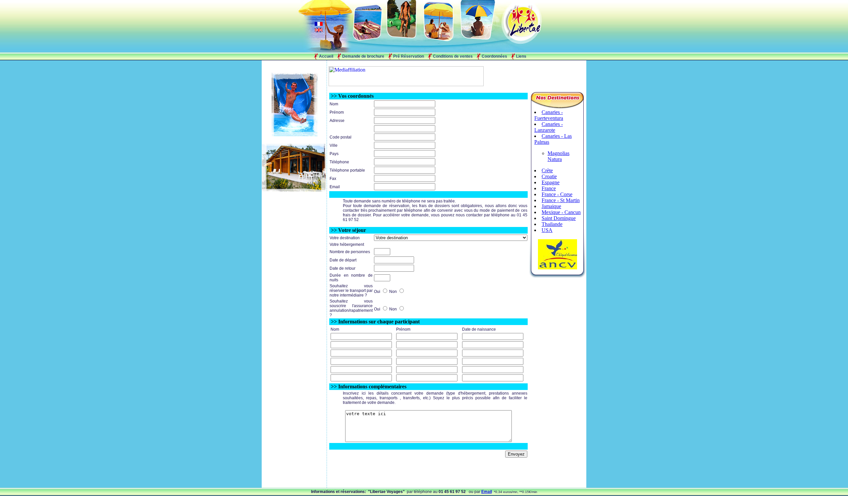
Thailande (552, 224)
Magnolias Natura (558, 156)
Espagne (550, 182)
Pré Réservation (408, 56)
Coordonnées (494, 56)
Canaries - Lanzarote (548, 127)
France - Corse (557, 194)
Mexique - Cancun (561, 212)
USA (547, 230)
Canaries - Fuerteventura (548, 115)
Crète (547, 170)
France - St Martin (561, 200)
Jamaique (551, 206)
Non (393, 291)
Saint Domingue (559, 218)
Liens (521, 56)
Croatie (549, 176)
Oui (377, 291)
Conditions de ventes (453, 56)
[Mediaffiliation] (406, 84)
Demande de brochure (363, 56)
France (549, 188)
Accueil (326, 56)
